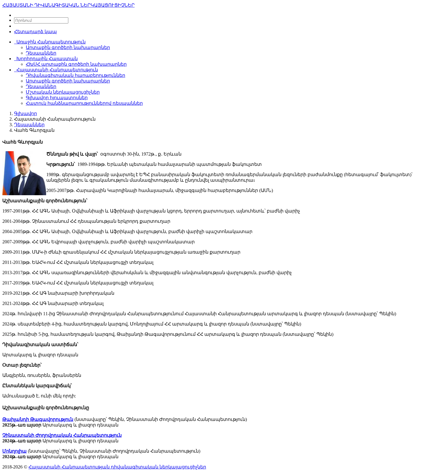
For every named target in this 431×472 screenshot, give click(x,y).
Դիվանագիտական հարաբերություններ (75, 75)
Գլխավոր (25, 113)
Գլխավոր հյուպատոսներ (57, 97)
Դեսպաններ (41, 52)
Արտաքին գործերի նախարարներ (68, 47)
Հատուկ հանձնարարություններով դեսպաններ (84, 103)
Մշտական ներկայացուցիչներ (63, 92)
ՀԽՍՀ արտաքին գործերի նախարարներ (76, 64)
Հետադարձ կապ (35, 31)
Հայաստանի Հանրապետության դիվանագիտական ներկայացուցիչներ (117, 466)
